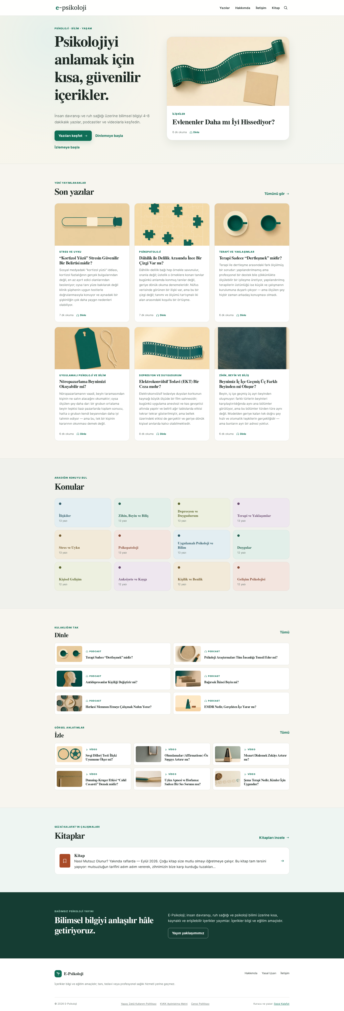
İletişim (261, 8)
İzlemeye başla (67, 147)
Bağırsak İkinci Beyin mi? (221, 681)
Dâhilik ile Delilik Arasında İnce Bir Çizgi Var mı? (170, 260)
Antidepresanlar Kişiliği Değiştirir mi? (111, 681)
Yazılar (225, 8)
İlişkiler (178, 113)
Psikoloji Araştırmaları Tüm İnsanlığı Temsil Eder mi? (241, 657)
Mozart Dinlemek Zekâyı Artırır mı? (265, 757)
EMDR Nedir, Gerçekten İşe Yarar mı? (230, 706)
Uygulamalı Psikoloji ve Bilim (82, 375)
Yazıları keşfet (70, 136)
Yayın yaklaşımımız (188, 933)
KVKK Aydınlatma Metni (174, 1003)
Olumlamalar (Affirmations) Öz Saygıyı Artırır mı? (186, 757)
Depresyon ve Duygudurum (160, 375)
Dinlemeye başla (109, 136)
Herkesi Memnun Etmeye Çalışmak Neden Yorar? (118, 706)
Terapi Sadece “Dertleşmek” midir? (250, 258)
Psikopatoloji (150, 251)
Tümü (284, 632)
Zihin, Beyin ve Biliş (234, 375)
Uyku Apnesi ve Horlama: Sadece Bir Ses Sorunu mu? (183, 781)
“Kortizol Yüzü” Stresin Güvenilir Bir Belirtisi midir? (89, 260)
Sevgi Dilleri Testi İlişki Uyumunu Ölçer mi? (101, 757)
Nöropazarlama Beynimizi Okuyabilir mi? (82, 383)
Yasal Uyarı (269, 973)
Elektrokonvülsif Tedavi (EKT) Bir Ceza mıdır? (169, 383)
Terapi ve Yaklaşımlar (236, 251)
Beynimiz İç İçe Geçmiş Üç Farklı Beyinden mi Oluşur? (248, 383)
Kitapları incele (272, 838)
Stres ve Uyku (70, 251)
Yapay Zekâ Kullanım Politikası (138, 1003)
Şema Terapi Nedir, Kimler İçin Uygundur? (264, 781)
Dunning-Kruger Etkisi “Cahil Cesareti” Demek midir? (106, 781)
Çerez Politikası (200, 1003)
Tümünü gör (274, 194)
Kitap (276, 8)
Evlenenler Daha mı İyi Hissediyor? (223, 121)
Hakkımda (242, 8)
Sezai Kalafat (281, 1003)
